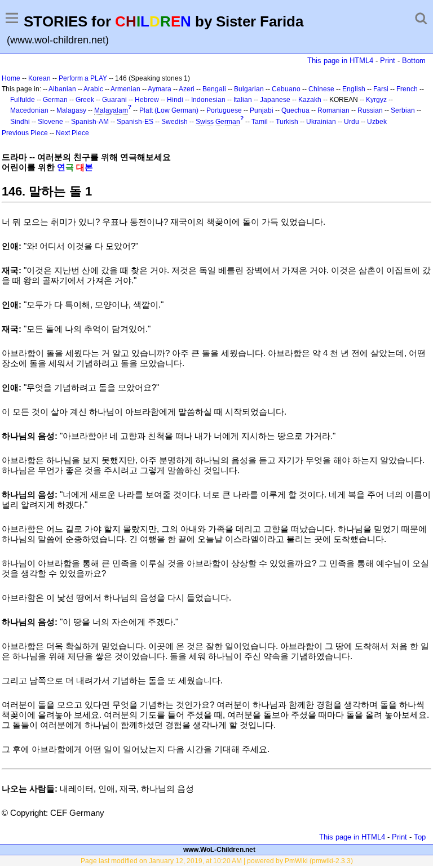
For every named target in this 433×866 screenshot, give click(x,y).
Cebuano (286, 89)
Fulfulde (22, 100)
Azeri (187, 89)
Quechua (295, 110)
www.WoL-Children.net (219, 850)
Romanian (333, 110)
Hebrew (147, 100)
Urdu (351, 122)
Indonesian (208, 100)
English (353, 89)
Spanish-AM (90, 122)
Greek (85, 100)
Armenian (125, 89)
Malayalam (111, 110)
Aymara (159, 89)
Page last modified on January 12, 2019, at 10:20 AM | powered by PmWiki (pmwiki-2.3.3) (217, 861)
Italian (242, 100)
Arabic (93, 89)
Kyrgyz (376, 100)
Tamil (259, 122)
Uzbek (377, 122)
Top (420, 837)
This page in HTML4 (340, 60)
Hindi (175, 100)
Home (11, 78)
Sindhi (20, 122)
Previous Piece (25, 133)
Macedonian (29, 110)
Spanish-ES (135, 122)
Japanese (275, 100)
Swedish (174, 122)
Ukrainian (321, 122)
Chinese (321, 89)
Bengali (214, 89)
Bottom (414, 60)
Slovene (50, 122)
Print (387, 60)
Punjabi (261, 110)
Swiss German (218, 122)
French (407, 89)
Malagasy (71, 110)
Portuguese (224, 110)
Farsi (380, 89)
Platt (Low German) (168, 110)
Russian (370, 110)
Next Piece (72, 133)
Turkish (287, 122)
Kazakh (309, 100)
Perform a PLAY (83, 78)
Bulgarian (249, 89)
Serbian (403, 110)
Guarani (114, 100)
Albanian (62, 89)
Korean (39, 78)
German (55, 100)
